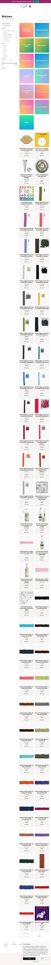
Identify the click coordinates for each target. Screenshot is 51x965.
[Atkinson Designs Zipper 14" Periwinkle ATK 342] (42, 782)
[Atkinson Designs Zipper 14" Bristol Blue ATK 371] (26, 652)
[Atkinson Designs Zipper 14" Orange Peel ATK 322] (26, 782)
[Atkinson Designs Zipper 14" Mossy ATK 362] (42, 756)
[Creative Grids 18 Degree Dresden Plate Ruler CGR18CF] (26, 166)
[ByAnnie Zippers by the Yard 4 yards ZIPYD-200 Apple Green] (26, 324)
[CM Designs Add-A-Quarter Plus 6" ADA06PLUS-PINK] (42, 570)
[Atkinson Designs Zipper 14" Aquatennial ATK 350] (26, 625)
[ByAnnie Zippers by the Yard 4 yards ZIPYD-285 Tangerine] (42, 460)
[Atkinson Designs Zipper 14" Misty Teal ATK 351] (26, 756)
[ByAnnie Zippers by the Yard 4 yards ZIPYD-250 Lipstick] (42, 406)
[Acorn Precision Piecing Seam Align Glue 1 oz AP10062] (26, 515)
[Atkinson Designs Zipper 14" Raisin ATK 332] (42, 809)
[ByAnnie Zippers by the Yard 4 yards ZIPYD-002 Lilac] (26, 246)
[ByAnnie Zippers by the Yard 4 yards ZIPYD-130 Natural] (26, 487)
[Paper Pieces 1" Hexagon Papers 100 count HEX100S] (42, 140)
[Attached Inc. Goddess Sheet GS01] (42, 913)
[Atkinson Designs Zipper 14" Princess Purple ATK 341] (42, 835)
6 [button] (28, 936)
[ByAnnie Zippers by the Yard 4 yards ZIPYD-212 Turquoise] (42, 352)
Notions (12, 19)
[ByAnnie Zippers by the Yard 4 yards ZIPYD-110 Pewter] (26, 298)
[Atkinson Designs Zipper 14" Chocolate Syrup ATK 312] (42, 652)
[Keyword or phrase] (2, 25)
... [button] (32, 936)
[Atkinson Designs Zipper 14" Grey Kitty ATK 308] (42, 704)
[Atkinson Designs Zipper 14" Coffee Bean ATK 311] (26, 730)
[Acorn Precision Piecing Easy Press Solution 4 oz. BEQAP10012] (42, 543)
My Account (13, 944)
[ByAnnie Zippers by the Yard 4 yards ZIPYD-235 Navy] (42, 324)
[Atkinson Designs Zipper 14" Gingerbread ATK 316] (26, 704)
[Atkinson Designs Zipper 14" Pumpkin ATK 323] (26, 835)
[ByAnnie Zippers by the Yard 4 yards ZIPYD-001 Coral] (42, 220)
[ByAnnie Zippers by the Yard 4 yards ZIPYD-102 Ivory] (26, 272)
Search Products (6, 945)
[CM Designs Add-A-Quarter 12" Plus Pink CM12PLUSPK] (26, 543)
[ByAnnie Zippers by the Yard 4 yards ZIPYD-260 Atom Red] (26, 432)
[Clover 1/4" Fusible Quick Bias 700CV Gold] (42, 166)
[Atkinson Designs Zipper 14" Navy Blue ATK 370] (26, 809)
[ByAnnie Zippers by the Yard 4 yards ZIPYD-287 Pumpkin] (26, 460)
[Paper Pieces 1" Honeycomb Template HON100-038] (26, 140)
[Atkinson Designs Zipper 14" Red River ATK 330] (42, 887)
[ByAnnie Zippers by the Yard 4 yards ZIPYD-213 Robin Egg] (42, 378)
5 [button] (26, 936)
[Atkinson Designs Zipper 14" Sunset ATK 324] (26, 913)
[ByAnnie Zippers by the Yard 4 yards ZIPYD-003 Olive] (42, 193)
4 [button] (24, 936)
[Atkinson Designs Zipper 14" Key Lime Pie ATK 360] (42, 678)
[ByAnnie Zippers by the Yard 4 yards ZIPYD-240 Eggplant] (26, 352)
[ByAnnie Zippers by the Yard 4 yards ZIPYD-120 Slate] (42, 246)
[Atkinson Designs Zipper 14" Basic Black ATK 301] (42, 598)
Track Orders (22, 944)
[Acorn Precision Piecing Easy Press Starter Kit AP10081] (42, 515)
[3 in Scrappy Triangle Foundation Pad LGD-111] (26, 193)
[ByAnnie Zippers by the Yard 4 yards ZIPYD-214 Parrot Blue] (26, 378)
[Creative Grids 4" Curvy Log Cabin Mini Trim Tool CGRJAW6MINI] (42, 487)
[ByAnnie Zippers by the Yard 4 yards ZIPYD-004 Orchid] (26, 220)
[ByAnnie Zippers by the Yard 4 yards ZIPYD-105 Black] (42, 272)
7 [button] (30, 936)
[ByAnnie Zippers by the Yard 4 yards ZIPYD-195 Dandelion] (42, 298)
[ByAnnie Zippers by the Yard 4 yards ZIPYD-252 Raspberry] (42, 432)
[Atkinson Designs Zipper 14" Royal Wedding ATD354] (26, 887)
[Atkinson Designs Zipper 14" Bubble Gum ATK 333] (26, 678)
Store (7, 19)
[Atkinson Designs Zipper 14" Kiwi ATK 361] (42, 730)
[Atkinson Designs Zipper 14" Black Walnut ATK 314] (42, 625)
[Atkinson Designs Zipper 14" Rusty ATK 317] (42, 861)
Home (3, 19)
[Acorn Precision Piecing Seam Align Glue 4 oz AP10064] (26, 570)
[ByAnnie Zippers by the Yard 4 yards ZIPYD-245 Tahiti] (26, 406)
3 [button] (22, 936)
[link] (36, 961)
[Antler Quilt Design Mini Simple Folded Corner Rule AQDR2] (26, 598)
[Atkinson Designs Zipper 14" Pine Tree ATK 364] (26, 861)
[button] (35, 1)
